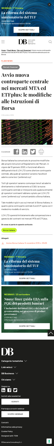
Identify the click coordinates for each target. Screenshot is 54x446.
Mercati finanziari (24, 50)
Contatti (5, 422)
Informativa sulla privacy (11, 427)
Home (3, 50)
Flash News (11, 50)
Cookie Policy (7, 431)
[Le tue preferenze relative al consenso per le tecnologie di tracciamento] (49, 441)
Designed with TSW (9, 436)
